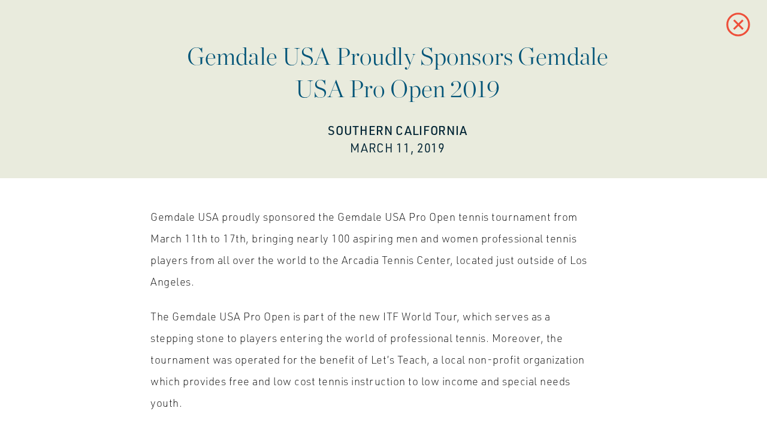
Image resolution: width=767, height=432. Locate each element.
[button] (738, 24)
